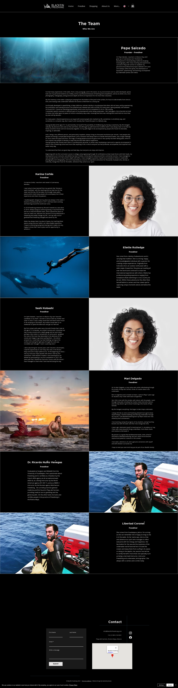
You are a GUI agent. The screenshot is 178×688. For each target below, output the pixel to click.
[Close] (176, 685)
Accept (170, 685)
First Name (52, 632)
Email (51, 641)
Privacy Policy (73, 685)
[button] (81, 6)
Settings (161, 685)
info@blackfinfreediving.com (112, 631)
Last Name (73, 632)
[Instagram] (130, 633)
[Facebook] (130, 637)
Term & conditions (86, 681)
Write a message (54, 650)
